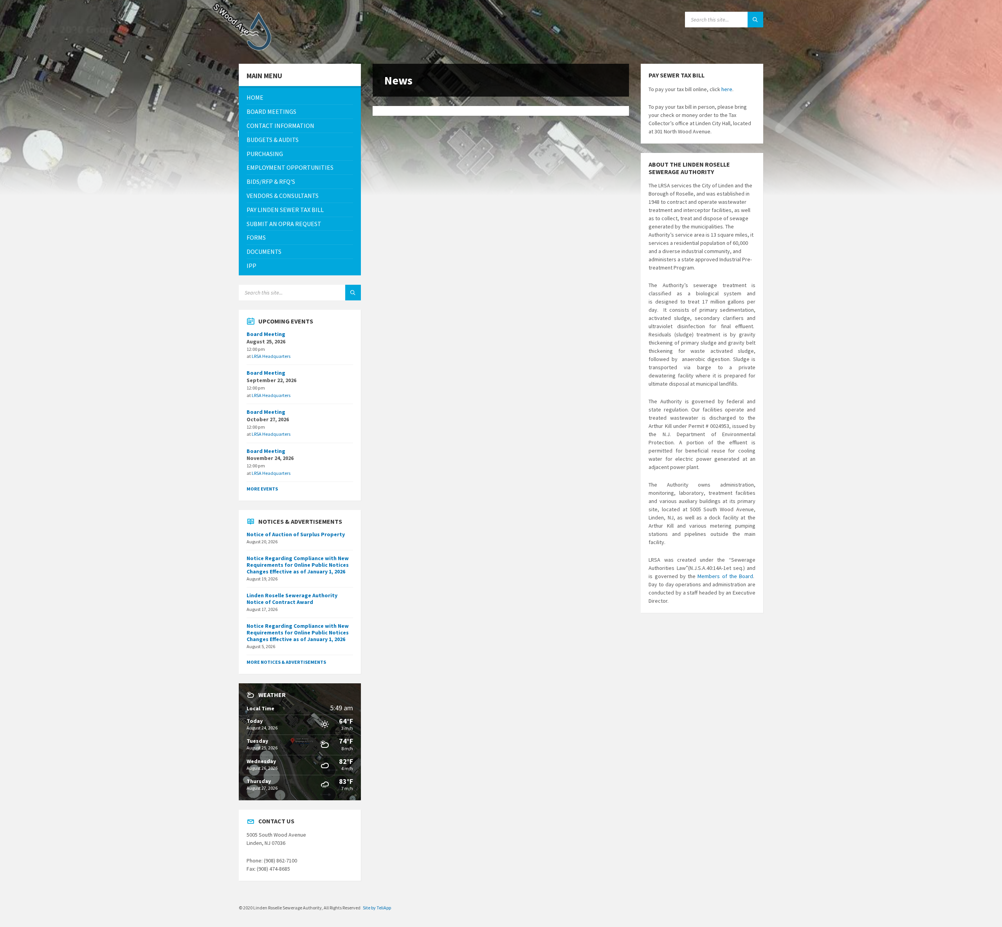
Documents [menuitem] (264, 251)
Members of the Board (725, 576)
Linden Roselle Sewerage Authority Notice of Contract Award (292, 598)
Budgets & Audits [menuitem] (273, 140)
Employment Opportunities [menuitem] (290, 167)
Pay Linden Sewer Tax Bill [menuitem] (285, 210)
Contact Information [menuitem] (280, 125)
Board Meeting (266, 334)
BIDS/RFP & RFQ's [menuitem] (271, 181)
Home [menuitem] (255, 97)
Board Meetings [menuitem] (271, 111)
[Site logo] (258, 48)
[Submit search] (755, 19)
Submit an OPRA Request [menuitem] (284, 224)
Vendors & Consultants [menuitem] (283, 195)
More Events (262, 489)
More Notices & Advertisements (286, 662)
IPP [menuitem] (251, 265)
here (726, 89)
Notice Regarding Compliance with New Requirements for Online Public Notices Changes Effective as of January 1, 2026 (298, 565)
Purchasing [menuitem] (265, 154)
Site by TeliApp (377, 908)
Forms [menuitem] (256, 237)
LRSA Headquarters (271, 356)
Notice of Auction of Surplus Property (296, 534)
